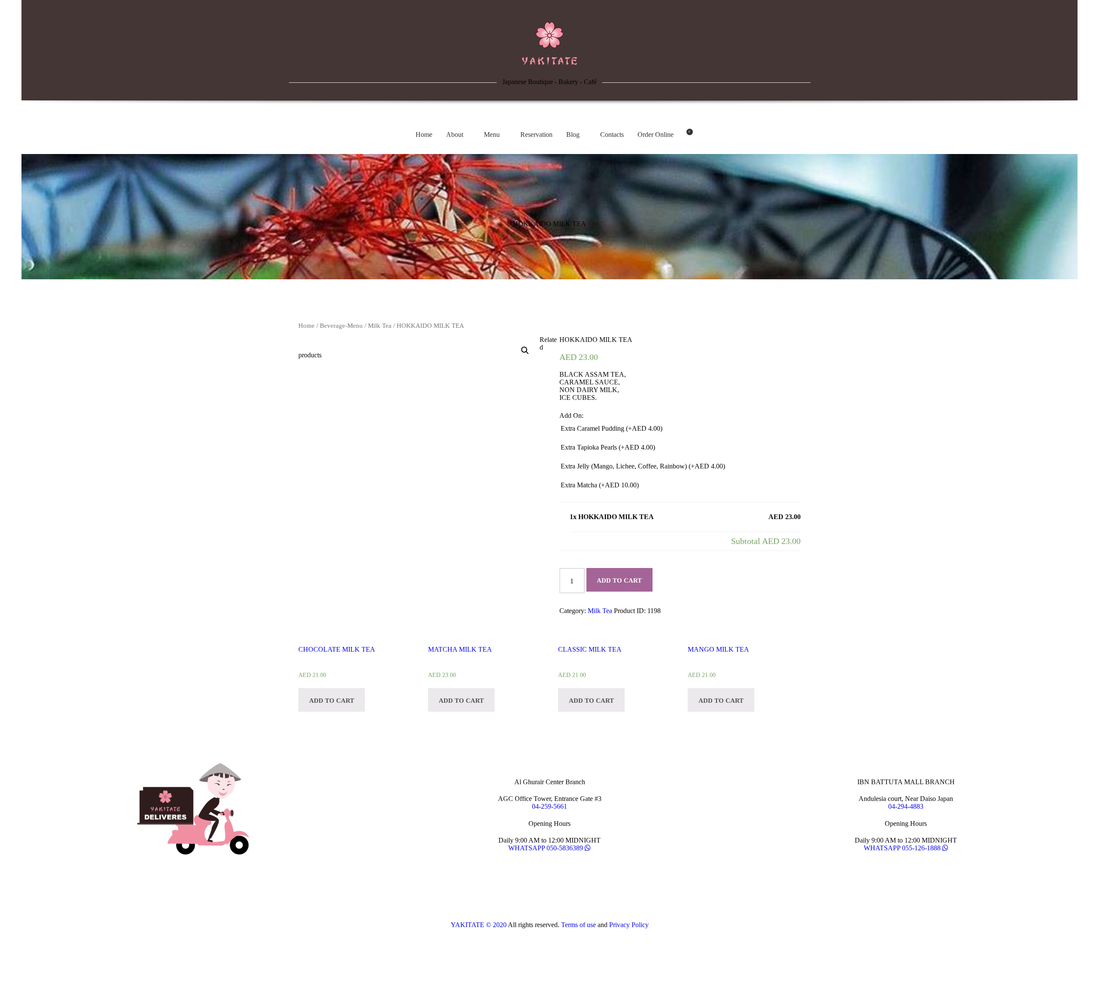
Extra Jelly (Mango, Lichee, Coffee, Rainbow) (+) (643, 466)
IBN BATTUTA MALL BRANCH (950, 37)
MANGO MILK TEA (718, 649)
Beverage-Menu (341, 325)
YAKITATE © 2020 (479, 924)
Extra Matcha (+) (600, 485)
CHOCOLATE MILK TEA (336, 649)
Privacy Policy (629, 924)
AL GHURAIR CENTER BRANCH (148, 37)
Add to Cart (619, 580)
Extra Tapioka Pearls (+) (608, 447)
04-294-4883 (950, 66)
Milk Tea (380, 325)
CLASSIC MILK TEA (590, 649)
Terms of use (578, 924)
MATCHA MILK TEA (460, 649)
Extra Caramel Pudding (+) (611, 428)
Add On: (571, 415)
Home (306, 325)
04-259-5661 (148, 66)
